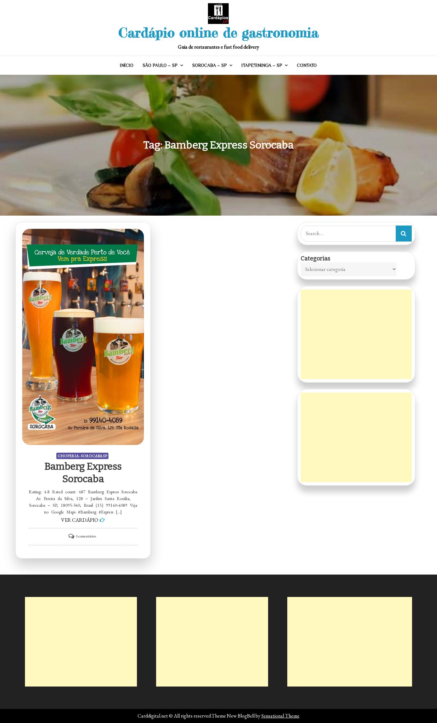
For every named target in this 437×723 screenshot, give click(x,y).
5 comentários (86, 536)
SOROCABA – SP (209, 65)
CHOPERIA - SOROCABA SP (82, 455)
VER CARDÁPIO (79, 520)
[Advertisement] (356, 334)
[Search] (404, 234)
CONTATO (307, 65)
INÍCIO (126, 65)
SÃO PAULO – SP (160, 65)
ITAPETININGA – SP (262, 65)
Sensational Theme (280, 715)
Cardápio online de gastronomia (218, 32)
